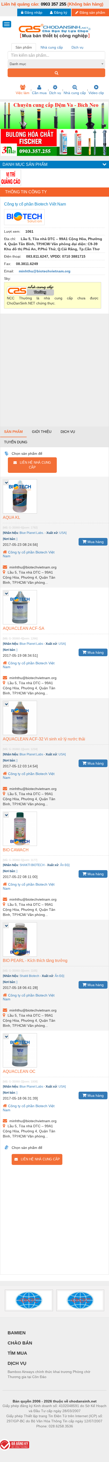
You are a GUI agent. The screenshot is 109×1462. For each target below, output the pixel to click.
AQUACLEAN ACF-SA (23, 628)
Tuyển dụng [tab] (15, 442)
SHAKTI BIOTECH (32, 865)
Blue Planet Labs (31, 644)
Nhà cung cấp (75, 93)
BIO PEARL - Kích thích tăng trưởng (35, 960)
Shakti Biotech (29, 976)
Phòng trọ (21, 1434)
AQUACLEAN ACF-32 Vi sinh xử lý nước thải (44, 739)
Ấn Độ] (64, 865)
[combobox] (56, 63)
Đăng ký (60, 12)
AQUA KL (11, 517)
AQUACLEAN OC (19, 1071)
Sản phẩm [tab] (23, 47)
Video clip (96, 93)
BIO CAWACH (16, 850)
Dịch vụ (55, 93)
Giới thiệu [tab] (41, 432)
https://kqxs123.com (79, 1434)
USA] (62, 533)
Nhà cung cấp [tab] (52, 47)
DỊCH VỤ (17, 1363)
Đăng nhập (33, 12)
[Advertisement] (54, 370)
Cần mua (39, 93)
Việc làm (22, 93)
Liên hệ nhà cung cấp (34, 465)
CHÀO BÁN (20, 1343)
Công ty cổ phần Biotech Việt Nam (29, 554)
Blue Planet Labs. (32, 533)
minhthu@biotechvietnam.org (44, 271)
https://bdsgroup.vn (47, 1434)
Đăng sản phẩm (92, 12)
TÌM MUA (17, 1353)
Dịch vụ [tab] (77, 47)
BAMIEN (17, 1332)
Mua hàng (95, 542)
